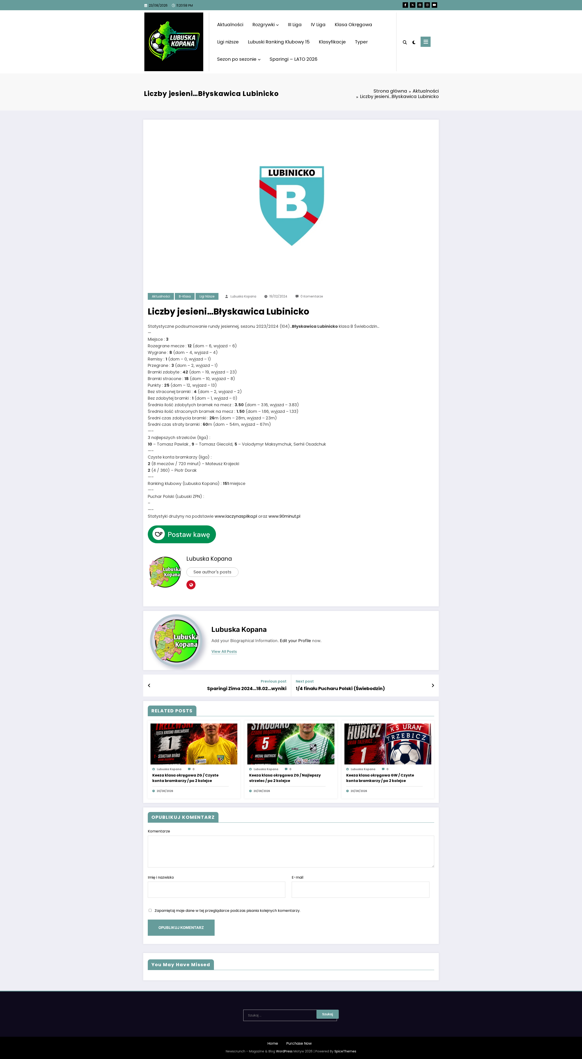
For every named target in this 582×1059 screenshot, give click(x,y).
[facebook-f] (405, 5)
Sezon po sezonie (236, 59)
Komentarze (159, 831)
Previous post (273, 681)
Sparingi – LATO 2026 (293, 59)
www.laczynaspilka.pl (236, 516)
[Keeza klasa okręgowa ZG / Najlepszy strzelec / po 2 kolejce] (290, 743)
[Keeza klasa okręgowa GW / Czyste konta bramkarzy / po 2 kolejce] (387, 743)
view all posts (224, 651)
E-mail (297, 877)
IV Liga (318, 24)
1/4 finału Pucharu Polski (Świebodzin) (340, 688)
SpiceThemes (345, 1051)
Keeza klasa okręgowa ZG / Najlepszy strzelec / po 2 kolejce (285, 778)
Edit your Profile (295, 640)
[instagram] (427, 5)
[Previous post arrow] (149, 685)
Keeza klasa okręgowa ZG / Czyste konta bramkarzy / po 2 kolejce (185, 778)
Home (272, 1043)
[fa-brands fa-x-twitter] (412, 5)
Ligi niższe (228, 42)
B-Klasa (185, 296)
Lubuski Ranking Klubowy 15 (279, 42)
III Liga (295, 24)
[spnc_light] (413, 42)
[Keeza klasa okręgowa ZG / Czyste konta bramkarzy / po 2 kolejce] (194, 743)
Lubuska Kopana (243, 296)
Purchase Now (299, 1043)
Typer (361, 42)
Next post (305, 681)
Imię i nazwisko (161, 877)
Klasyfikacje (332, 42)
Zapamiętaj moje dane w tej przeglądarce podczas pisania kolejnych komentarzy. (227, 910)
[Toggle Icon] (426, 42)
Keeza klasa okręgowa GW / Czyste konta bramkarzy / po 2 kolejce (380, 778)
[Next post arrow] (432, 685)
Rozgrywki (263, 24)
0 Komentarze (312, 296)
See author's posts (212, 572)
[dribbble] (420, 5)
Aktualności (230, 24)
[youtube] (434, 5)
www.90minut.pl (284, 516)
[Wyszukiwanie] (405, 42)
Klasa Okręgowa (353, 24)
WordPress (284, 1051)
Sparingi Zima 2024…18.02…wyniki (246, 688)
